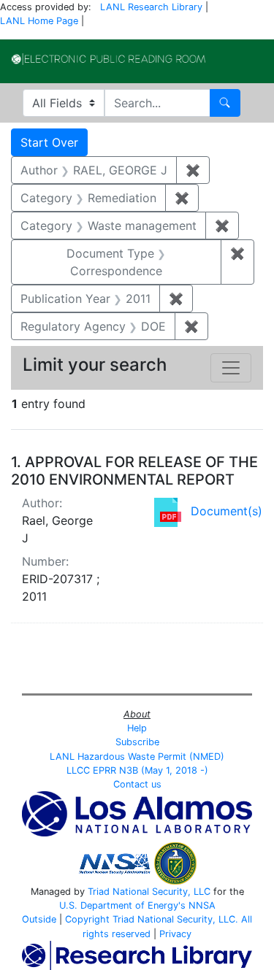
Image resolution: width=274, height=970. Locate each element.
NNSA (202, 905)
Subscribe (137, 741)
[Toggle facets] (230, 367)
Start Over (49, 142)
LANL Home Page (39, 20)
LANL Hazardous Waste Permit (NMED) (137, 756)
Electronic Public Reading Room (108, 59)
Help (137, 728)
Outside (39, 919)
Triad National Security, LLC (149, 891)
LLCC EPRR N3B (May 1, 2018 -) (137, 770)
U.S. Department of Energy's (122, 905)
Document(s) (226, 511)
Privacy (175, 933)
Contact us (137, 784)
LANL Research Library (151, 6)
